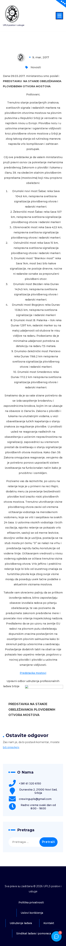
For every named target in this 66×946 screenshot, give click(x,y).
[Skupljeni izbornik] (59, 15)
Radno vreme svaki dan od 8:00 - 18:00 (38, 806)
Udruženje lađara (21, 923)
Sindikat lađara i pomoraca (33, 933)
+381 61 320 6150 (30, 783)
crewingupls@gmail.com (35, 799)
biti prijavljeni (11, 747)
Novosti (36, 67)
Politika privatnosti (31, 902)
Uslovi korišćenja (32, 912)
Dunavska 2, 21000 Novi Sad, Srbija (38, 791)
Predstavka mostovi (33, 673)
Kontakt (48, 923)
